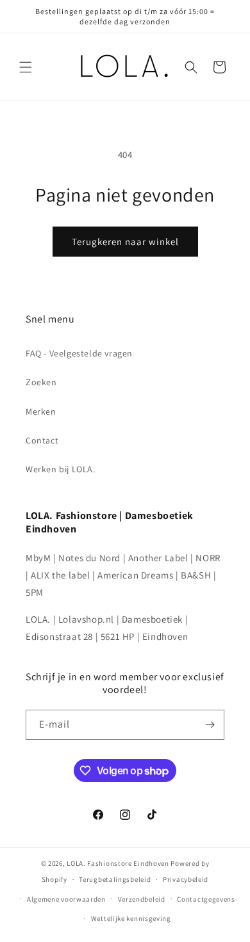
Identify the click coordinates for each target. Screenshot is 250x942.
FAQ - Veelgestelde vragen (79, 353)
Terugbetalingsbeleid (115, 879)
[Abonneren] (210, 725)
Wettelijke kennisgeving (131, 918)
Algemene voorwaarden (66, 899)
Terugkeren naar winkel (125, 242)
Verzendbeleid (141, 899)
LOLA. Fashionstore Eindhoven (118, 863)
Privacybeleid (185, 879)
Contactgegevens (206, 899)
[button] (26, 67)
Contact (42, 440)
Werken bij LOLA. (61, 469)
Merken (41, 411)
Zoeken (41, 382)
